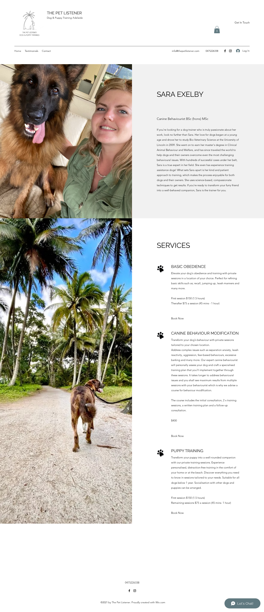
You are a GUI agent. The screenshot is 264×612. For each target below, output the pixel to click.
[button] (217, 29)
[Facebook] (225, 51)
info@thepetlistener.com (185, 51)
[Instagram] (230, 51)
